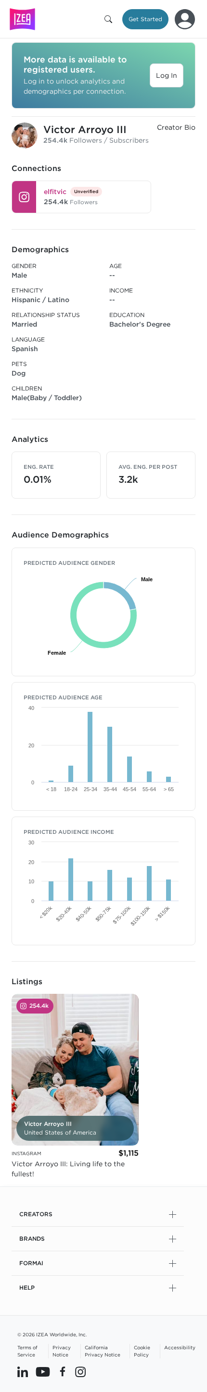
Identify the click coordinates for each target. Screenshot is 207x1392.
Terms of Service (27, 1350)
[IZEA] (22, 19)
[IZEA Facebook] (62, 1371)
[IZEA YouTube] (43, 1371)
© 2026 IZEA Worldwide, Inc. (52, 1334)
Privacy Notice (61, 1350)
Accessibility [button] (179, 1347)
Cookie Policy (142, 1350)
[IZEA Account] (184, 19)
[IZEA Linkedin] (22, 1371)
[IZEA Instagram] (80, 1371)
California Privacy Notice (102, 1350)
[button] (110, 19)
